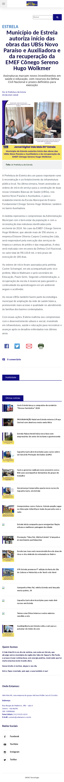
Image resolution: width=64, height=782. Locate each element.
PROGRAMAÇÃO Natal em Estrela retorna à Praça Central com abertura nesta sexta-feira (39, 421)
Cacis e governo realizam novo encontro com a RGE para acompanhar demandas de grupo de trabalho (38, 473)
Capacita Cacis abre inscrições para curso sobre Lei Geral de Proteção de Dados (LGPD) (38, 453)
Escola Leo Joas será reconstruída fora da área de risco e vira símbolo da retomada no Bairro (39, 553)
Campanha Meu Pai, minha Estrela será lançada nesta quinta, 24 (38, 589)
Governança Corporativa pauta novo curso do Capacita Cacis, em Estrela (38, 489)
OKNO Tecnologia (32, 778)
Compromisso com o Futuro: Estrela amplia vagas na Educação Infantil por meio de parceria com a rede (39, 509)
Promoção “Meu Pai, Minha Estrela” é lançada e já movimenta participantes (38, 538)
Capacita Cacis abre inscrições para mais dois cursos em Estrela (37, 602)
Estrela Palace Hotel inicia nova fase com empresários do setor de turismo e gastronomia (38, 435)
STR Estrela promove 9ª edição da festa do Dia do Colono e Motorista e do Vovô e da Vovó (38, 571)
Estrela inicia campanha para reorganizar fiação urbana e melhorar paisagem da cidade (38, 526)
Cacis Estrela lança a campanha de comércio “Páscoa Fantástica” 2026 (37, 407)
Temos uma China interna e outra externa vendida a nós (35, 614)
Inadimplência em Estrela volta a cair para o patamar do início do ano (36, 627)
